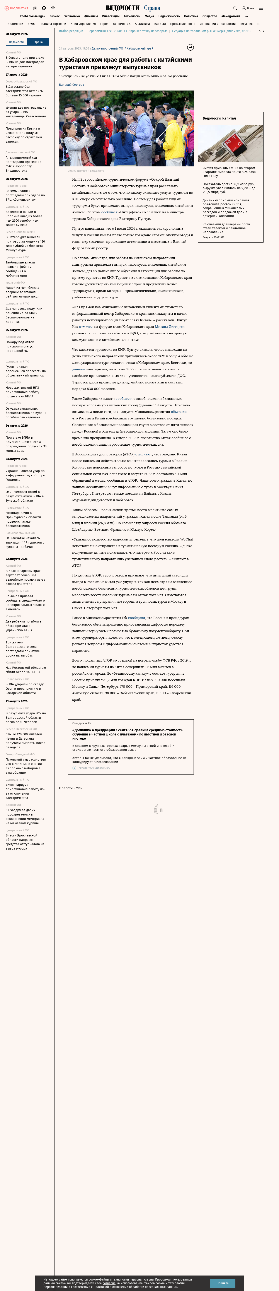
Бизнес (55, 16)
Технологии (132, 16)
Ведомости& (122, 24)
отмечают (143, 454)
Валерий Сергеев (71, 85)
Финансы (91, 16)
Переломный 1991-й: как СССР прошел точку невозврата (127, 31)
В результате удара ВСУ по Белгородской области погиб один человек (26, 717)
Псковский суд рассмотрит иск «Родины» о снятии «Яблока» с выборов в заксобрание (26, 766)
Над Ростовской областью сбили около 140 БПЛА (26, 670)
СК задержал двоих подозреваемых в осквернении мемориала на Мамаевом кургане (25, 816)
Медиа (149, 16)
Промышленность (182, 24)
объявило (179, 412)
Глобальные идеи (32, 16)
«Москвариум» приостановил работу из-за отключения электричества (25, 791)
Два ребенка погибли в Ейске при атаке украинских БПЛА (23, 625)
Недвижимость (169, 16)
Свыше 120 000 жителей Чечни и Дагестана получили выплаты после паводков (25, 740)
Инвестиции (110, 16)
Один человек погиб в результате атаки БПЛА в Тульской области (25, 496)
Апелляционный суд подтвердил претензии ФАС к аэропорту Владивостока (23, 164)
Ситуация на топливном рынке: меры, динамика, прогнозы (214, 31)
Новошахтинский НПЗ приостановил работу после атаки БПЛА (22, 392)
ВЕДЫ (31, 24)
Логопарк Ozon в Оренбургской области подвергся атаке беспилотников (23, 519)
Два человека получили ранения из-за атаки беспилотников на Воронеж (24, 315)
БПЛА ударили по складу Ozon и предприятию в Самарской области (25, 688)
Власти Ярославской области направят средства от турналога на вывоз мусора (25, 841)
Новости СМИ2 (70, 788)
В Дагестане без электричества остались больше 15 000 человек (24, 91)
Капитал (160, 24)
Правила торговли (53, 24)
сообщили (124, 399)
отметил (86, 327)
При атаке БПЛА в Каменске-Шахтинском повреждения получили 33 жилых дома (26, 444)
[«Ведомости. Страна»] (134, 8)
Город (104, 24)
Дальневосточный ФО (107, 48)
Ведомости (15, 24)
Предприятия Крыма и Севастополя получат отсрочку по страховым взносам (24, 135)
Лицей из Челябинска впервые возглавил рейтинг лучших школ (22, 292)
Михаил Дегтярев (169, 327)
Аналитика (142, 24)
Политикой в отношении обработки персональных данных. (136, 1287)
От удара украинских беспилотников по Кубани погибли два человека (26, 413)
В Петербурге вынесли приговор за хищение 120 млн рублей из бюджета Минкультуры (25, 243)
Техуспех (246, 24)
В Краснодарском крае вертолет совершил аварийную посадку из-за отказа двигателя (25, 577)
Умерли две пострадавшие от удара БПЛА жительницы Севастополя (26, 112)
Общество (209, 16)
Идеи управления (83, 24)
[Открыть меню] (261, 8)
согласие (109, 1283)
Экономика (72, 16)
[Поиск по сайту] (235, 8)
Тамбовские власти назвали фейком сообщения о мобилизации (20, 268)
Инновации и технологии (218, 24)
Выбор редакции (71, 31)
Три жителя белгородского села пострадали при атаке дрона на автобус (23, 648)
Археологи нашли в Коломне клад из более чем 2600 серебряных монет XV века (24, 218)
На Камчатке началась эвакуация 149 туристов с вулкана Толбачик (25, 542)
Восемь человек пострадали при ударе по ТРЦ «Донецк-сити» (25, 195)
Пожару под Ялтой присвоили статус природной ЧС (20, 346)
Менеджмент (230, 16)
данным (79, 369)
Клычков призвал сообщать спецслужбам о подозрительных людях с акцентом (25, 602)
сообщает (109, 212)
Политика (191, 16)
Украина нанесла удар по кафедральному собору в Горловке (25, 475)
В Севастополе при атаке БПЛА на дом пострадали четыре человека (25, 62)
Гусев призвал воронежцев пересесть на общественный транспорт (26, 371)
